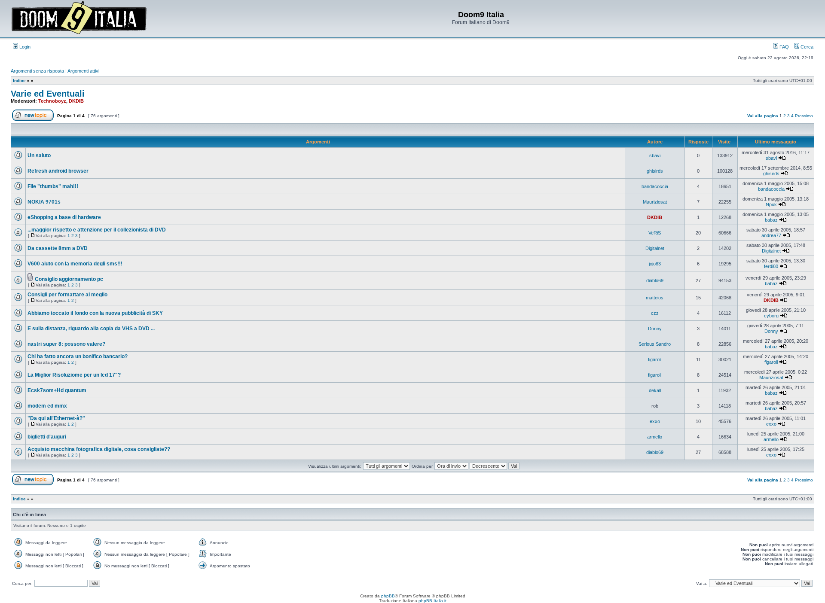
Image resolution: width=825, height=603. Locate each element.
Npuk (771, 204)
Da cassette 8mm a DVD (58, 248)
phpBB (388, 596)
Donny (655, 328)
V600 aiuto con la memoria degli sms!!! (75, 264)
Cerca (806, 46)
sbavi (654, 155)
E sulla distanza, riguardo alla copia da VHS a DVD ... (91, 329)
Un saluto (39, 155)
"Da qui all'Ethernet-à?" (56, 418)
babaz (771, 219)
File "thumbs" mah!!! (53, 186)
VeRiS (654, 232)
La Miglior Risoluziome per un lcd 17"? (74, 375)
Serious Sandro (655, 344)
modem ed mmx (47, 406)
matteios (654, 297)
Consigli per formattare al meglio (67, 295)
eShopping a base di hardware (64, 217)
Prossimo (804, 115)
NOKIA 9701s (44, 202)
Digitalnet (654, 248)
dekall (655, 390)
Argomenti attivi (83, 70)
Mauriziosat (655, 201)
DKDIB (76, 101)
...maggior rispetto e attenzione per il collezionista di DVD (97, 230)
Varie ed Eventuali (48, 93)
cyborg (771, 315)
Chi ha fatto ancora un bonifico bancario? (78, 356)
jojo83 (655, 263)
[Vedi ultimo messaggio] (782, 158)
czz (655, 313)
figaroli (654, 359)
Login (24, 46)
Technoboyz (52, 101)
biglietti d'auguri (47, 437)
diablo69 (654, 280)
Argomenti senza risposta (37, 70)
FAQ (783, 46)
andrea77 (771, 235)
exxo (655, 421)
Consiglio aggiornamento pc (69, 279)
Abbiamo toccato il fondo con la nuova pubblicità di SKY (95, 313)
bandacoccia (655, 186)
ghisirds (655, 171)
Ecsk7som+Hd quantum (57, 390)
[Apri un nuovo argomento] (33, 119)
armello (654, 436)
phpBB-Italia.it (432, 600)
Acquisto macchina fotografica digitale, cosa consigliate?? (99, 449)
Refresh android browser (58, 171)
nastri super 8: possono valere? (66, 344)
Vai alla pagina (762, 115)
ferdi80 (771, 266)
